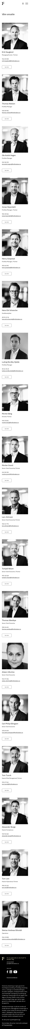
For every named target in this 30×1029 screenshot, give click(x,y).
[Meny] (26, 3)
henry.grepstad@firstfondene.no (11, 267)
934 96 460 (5, 834)
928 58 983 (5, 110)
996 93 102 (5, 885)
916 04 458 (5, 59)
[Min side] (23, 3)
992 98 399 (5, 162)
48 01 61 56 (5, 317)
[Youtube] (15, 972)
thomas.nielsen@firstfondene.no (11, 112)
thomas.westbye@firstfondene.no (11, 629)
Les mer (7, 67)
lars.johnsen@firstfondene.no (10, 526)
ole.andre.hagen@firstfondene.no (11, 164)
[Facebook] (7, 972)
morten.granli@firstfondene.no (10, 474)
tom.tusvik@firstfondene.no (10, 784)
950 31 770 (5, 524)
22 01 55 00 (10, 962)
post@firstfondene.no (13, 963)
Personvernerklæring (12, 977)
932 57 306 (5, 679)
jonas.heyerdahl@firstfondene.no (11, 216)
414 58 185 (5, 472)
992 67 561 (5, 782)
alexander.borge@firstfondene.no (11, 836)
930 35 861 (5, 420)
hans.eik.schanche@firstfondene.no (12, 319)
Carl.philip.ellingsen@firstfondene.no (12, 732)
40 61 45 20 (5, 369)
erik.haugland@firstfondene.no (10, 61)
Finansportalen (8, 1025)
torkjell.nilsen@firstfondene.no (10, 577)
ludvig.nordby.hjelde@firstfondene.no (12, 371)
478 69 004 (5, 730)
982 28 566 (5, 214)
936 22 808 (5, 937)
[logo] (3, 3)
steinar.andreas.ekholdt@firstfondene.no (13, 939)
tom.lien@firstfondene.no (9, 887)
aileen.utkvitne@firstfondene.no (11, 681)
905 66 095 (5, 265)
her (19, 1019)
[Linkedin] (11, 972)
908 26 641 (5, 627)
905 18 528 (5, 575)
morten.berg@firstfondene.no (10, 422)
